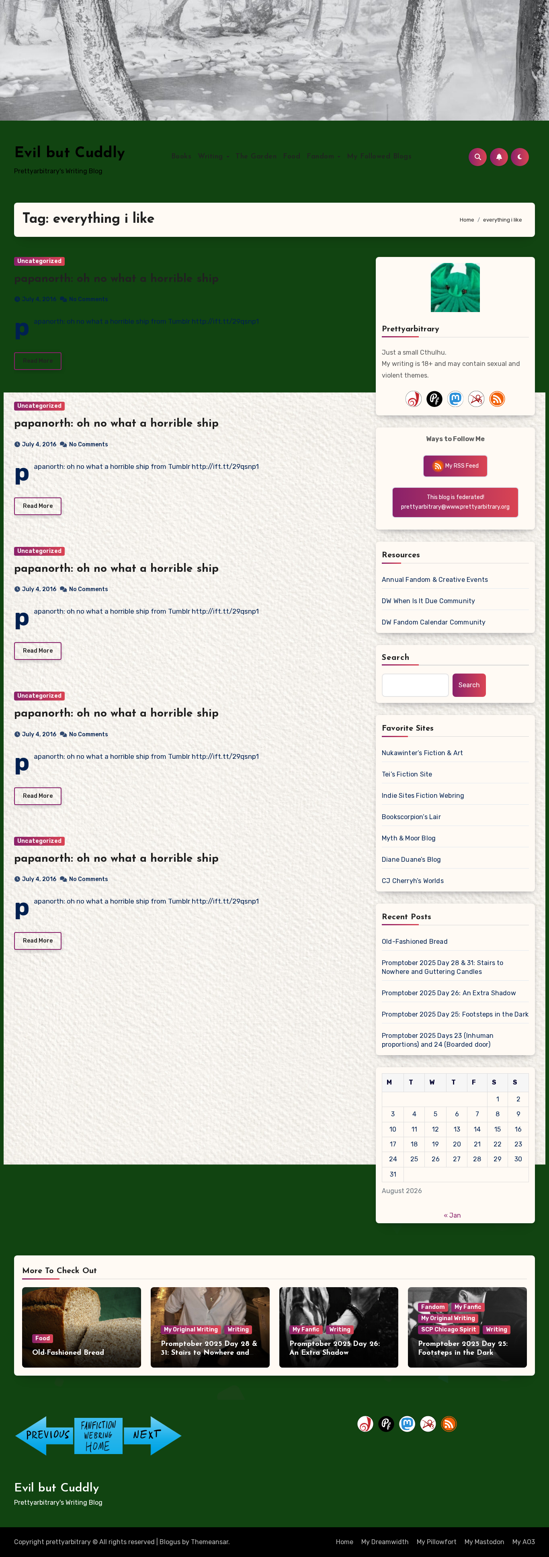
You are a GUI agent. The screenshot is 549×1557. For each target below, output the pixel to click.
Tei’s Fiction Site (407, 774)
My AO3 (523, 1542)
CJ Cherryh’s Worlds (413, 881)
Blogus (170, 1542)
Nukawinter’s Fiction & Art (422, 753)
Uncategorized (39, 261)
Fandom (322, 156)
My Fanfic (306, 1329)
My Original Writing (191, 1329)
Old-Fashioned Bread (415, 941)
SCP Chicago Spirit (448, 1329)
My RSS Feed (461, 465)
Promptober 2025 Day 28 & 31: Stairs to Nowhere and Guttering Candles (443, 967)
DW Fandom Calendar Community (434, 622)
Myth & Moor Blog (409, 838)
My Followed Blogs (379, 156)
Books (181, 156)
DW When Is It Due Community (428, 601)
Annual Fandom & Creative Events (435, 579)
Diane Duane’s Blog (411, 859)
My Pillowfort (437, 1542)
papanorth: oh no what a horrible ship (116, 279)
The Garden (256, 156)
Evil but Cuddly (69, 153)
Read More (38, 360)
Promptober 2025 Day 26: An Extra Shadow (449, 993)
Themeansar (209, 1542)
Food (291, 156)
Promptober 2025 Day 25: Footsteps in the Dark (455, 1014)
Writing (211, 156)
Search (396, 658)
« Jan (452, 1215)
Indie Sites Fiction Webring (423, 795)
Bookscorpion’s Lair (411, 817)
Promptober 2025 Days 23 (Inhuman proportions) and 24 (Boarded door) (438, 1040)
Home (344, 1542)
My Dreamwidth (385, 1542)
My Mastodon (484, 1542)
